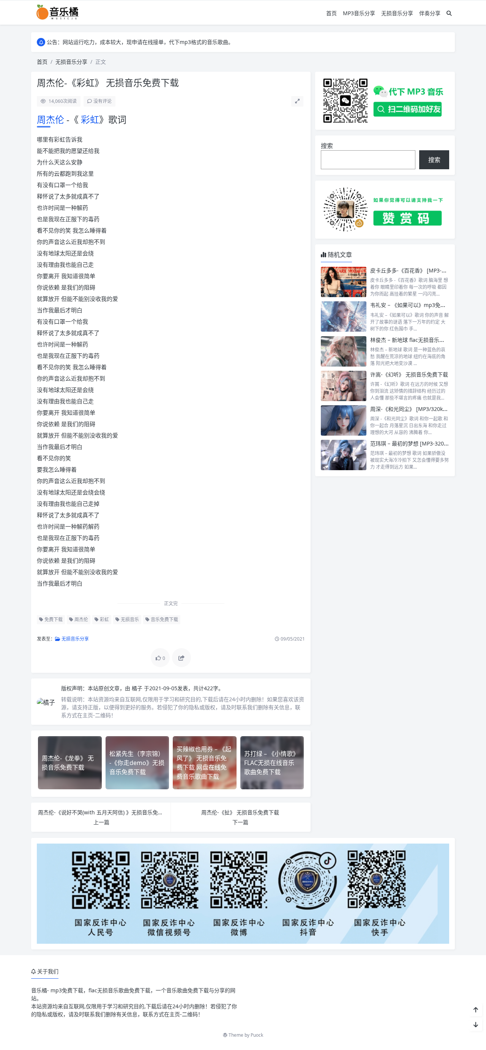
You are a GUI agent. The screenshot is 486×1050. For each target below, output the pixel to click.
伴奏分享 (429, 13)
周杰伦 (51, 119)
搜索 (327, 146)
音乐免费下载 (164, 619)
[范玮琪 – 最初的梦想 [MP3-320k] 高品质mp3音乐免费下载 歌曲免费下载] (343, 455)
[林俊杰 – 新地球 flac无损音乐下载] (343, 351)
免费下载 (53, 619)
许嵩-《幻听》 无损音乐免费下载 (409, 374)
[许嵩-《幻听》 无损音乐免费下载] (343, 386)
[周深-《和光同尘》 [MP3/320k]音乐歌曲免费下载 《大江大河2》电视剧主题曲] (343, 420)
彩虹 (89, 119)
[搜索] (449, 13)
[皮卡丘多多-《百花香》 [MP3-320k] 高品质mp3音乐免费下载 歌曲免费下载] (343, 282)
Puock (257, 1035)
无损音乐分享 (397, 13)
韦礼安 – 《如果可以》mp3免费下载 (413, 305)
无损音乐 (129, 619)
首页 (331, 13)
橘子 (138, 688)
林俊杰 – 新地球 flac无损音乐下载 (410, 339)
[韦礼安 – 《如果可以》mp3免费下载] (343, 316)
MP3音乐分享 (359, 13)
